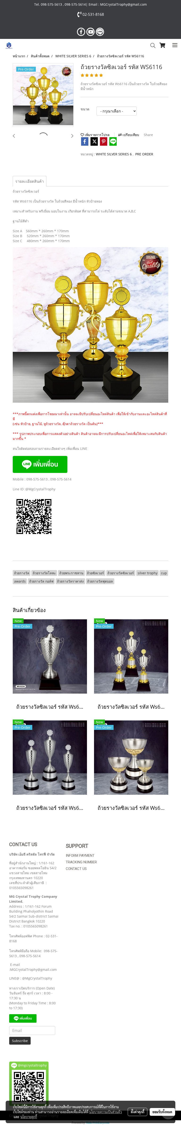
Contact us (76, 869)
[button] (151, 45)
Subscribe (20, 1040)
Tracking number (81, 862)
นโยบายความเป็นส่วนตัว (105, 1112)
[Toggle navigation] (175, 45)
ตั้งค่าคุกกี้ (137, 1112)
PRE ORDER (144, 154)
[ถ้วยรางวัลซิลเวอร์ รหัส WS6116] (43, 95)
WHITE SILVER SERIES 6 (114, 154)
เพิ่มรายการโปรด (97, 134)
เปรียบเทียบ (130, 134)
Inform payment (80, 855)
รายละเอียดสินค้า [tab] (29, 181)
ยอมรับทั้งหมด (162, 1112)
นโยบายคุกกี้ (29, 1117)
